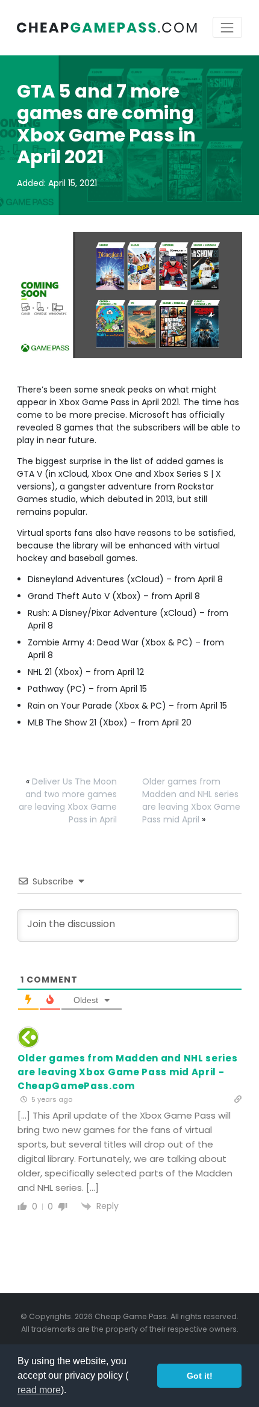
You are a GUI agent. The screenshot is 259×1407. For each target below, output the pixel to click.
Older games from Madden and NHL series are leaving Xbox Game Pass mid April (191, 800)
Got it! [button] (200, 1376)
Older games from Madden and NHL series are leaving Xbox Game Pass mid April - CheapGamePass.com (127, 1072)
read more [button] (39, 1390)
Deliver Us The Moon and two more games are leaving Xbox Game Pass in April (68, 800)
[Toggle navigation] (227, 27)
